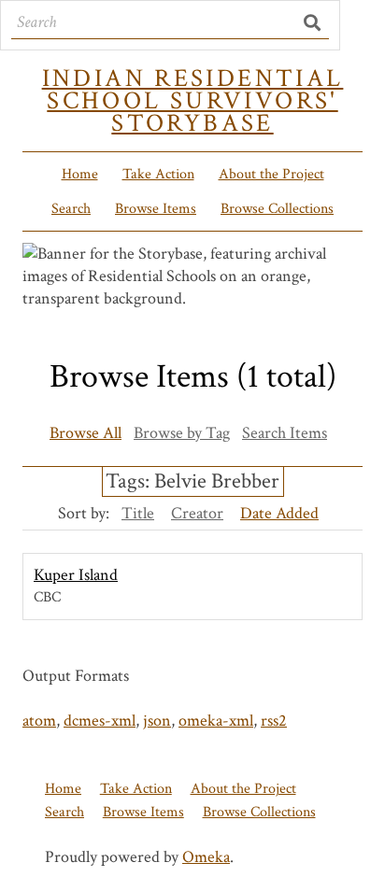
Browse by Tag (182, 433)
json (157, 720)
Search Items (284, 433)
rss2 (274, 720)
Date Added (279, 513)
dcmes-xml (99, 720)
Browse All (85, 433)
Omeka (206, 857)
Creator (197, 513)
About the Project (271, 174)
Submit (313, 22)
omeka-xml (215, 720)
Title (137, 513)
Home (80, 174)
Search (71, 209)
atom (39, 720)
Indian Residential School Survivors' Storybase (193, 100)
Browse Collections (277, 209)
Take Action (158, 174)
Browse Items (155, 209)
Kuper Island (76, 575)
